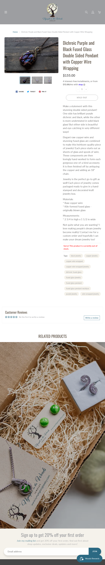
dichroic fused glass (73, 272)
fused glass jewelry (73, 277)
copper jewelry (92, 256)
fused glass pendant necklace (77, 288)
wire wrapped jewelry (90, 294)
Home (15, 32)
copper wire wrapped (74, 261)
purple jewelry (71, 294)
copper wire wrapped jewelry (77, 267)
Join (94, 551)
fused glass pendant (74, 283)
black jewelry (76, 256)
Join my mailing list (26, 540)
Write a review (91, 317)
